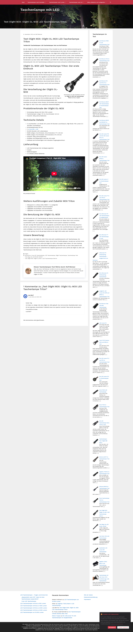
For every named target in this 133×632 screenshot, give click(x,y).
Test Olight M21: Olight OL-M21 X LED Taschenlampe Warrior (41, 258)
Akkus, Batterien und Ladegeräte (96, 2)
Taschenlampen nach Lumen (56, 2)
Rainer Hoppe (56, 616)
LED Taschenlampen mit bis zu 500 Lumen (33, 603)
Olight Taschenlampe (61, 255)
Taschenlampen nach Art (76, 2)
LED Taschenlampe (50, 255)
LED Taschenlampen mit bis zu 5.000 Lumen (33, 610)
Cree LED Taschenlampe (37, 255)
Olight (26, 253)
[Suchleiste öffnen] (110, 2)
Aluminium (28, 255)
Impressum (87, 599)
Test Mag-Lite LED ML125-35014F (34, 257)
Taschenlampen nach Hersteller (36, 2)
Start (23, 2)
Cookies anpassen (123, 627)
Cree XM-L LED (33, 129)
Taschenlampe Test (73, 255)
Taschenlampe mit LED (39, 10)
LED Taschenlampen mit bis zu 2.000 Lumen (33, 608)
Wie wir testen (88, 595)
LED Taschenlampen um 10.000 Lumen (32, 612)
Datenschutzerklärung (90, 597)
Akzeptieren (112, 627)
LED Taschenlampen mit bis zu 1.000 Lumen (33, 605)
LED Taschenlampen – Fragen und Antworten (34, 595)
